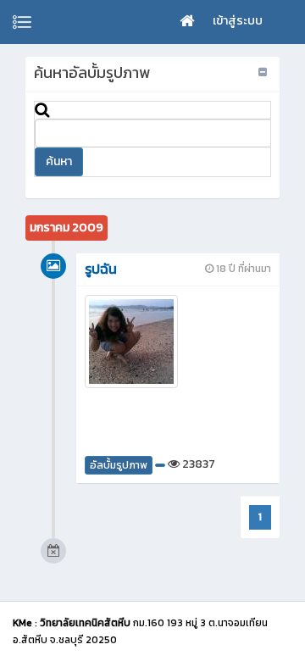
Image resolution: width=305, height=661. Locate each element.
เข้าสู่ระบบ (238, 21)
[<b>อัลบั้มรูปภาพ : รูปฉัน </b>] (178, 341)
